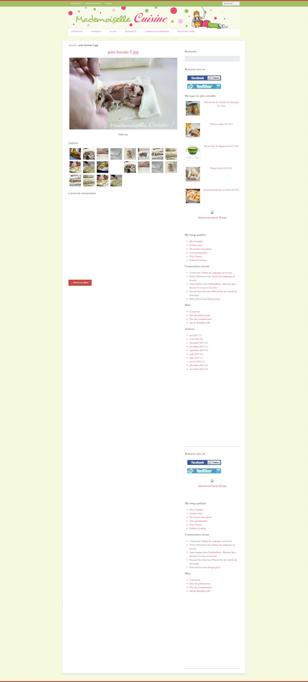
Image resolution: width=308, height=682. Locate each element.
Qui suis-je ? (76, 3)
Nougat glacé (217, 168)
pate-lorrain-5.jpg (123, 52)
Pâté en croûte (217, 124)
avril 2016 (194, 339)
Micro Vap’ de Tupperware (217, 146)
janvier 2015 (195, 361)
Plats (113, 31)
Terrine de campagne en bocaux (216, 272)
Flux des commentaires (200, 319)
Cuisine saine (195, 245)
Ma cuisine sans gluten (200, 248)
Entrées (96, 31)
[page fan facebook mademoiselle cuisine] (203, 81)
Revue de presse (93, 3)
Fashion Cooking (197, 260)
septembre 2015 (197, 350)
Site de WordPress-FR (199, 322)
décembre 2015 (196, 342)
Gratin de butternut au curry (217, 189)
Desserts (130, 31)
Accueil (72, 45)
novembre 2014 (197, 369)
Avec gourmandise (198, 252)
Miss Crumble (196, 241)
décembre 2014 (196, 365)
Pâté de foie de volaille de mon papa (221, 102)
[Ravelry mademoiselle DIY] (203, 89)
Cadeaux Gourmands (157, 31)
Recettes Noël (186, 31)
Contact (108, 3)
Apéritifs (77, 31)
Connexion (194, 311)
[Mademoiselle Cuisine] (154, 27)
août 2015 (194, 354)
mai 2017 (194, 335)
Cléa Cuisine (195, 256)
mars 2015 (194, 357)
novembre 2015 (197, 346)
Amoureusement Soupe (212, 217)
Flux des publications (199, 315)
